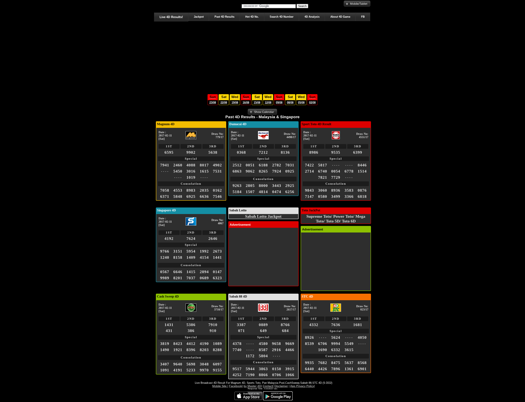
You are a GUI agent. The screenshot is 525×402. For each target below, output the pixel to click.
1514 (362, 171)
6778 (349, 171)
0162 (217, 190)
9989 (164, 278)
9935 (309, 362)
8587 (263, 349)
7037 (190, 278)
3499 (335, 196)
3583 (349, 190)
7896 (335, 368)
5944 (250, 368)
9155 (217, 370)
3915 (289, 368)
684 (285, 330)
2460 (177, 165)
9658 (276, 343)
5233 (190, 370)
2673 (217, 251)
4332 (313, 324)
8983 (190, 190)
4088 (190, 165)
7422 (309, 165)
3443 (276, 185)
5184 (237, 191)
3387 (241, 324)
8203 (204, 349)
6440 (309, 368)
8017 (204, 165)
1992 (204, 251)
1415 (190, 271)
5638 (212, 152)
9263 (237, 185)
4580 (263, 343)
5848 (177, 196)
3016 (190, 171)
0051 (250, 165)
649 (263, 330)
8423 (177, 343)
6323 (217, 278)
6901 (362, 368)
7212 (263, 152)
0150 (276, 368)
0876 (362, 190)
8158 (177, 257)
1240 (164, 257)
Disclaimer (281, 386)
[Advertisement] (262, 56)
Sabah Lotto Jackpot (263, 216)
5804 (263, 356)
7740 (237, 349)
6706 (322, 343)
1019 (190, 177)
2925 (289, 185)
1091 (164, 370)
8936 (335, 190)
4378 (237, 343)
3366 (349, 196)
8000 (263, 185)
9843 (309, 190)
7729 (335, 177)
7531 (217, 171)
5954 (190, 251)
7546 (217, 196)
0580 (322, 196)
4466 (289, 349)
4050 (362, 337)
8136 (285, 152)
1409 (190, 257)
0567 (164, 271)
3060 (322, 190)
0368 (241, 152)
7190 (250, 374)
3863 (263, 368)
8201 (177, 278)
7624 (190, 238)
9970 (204, 370)
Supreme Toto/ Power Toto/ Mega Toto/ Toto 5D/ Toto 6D (335, 218)
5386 (190, 324)
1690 (322, 349)
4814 (263, 191)
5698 (190, 364)
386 (191, 330)
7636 (335, 324)
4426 (322, 368)
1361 (349, 368)
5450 (177, 171)
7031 (289, 165)
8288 (217, 349)
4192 (168, 238)
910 (213, 330)
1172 (250, 356)
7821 (322, 177)
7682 (322, 362)
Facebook (235, 386)
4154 (204, 257)
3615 (349, 349)
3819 (164, 343)
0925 (289, 171)
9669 (289, 343)
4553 (177, 190)
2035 (204, 190)
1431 (168, 324)
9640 (177, 364)
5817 (322, 165)
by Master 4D (252, 386)
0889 (263, 324)
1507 (250, 191)
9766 (164, 251)
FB (363, 16)
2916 (276, 349)
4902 (217, 165)
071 (241, 330)
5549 (349, 343)
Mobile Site (219, 386)
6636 (204, 196)
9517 (237, 368)
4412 (190, 343)
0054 (335, 171)
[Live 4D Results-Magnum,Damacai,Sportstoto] (154, 6)
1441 (217, 257)
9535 (335, 152)
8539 (309, 343)
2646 (212, 238)
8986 (313, 152)
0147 (217, 271)
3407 (164, 364)
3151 (177, 251)
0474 (276, 191)
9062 (250, 171)
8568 (362, 362)
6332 (335, 349)
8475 (335, 362)
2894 (204, 271)
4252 (237, 374)
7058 (164, 190)
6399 (357, 152)
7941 (164, 165)
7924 (276, 171)
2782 (276, 165)
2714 (309, 171)
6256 (289, 191)
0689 (204, 278)
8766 (285, 324)
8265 (263, 171)
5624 (335, 337)
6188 (263, 165)
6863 (237, 171)
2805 (250, 185)
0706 (276, 374)
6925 (190, 196)
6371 (164, 196)
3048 (204, 364)
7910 (212, 324)
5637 (349, 362)
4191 (177, 370)
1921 (177, 349)
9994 (335, 343)
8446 (362, 165)
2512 (237, 165)
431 (169, 330)
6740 (322, 171)
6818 (362, 196)
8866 (263, 374)
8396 (190, 349)
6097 (217, 364)
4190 (204, 343)
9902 (190, 152)
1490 (164, 349)
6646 (177, 271)
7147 (309, 196)
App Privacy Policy (302, 386)
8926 (309, 337)
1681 (357, 324)
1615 (204, 171)
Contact (268, 386)
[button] (357, 4)
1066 (289, 374)
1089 (217, 343)
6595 (168, 152)
